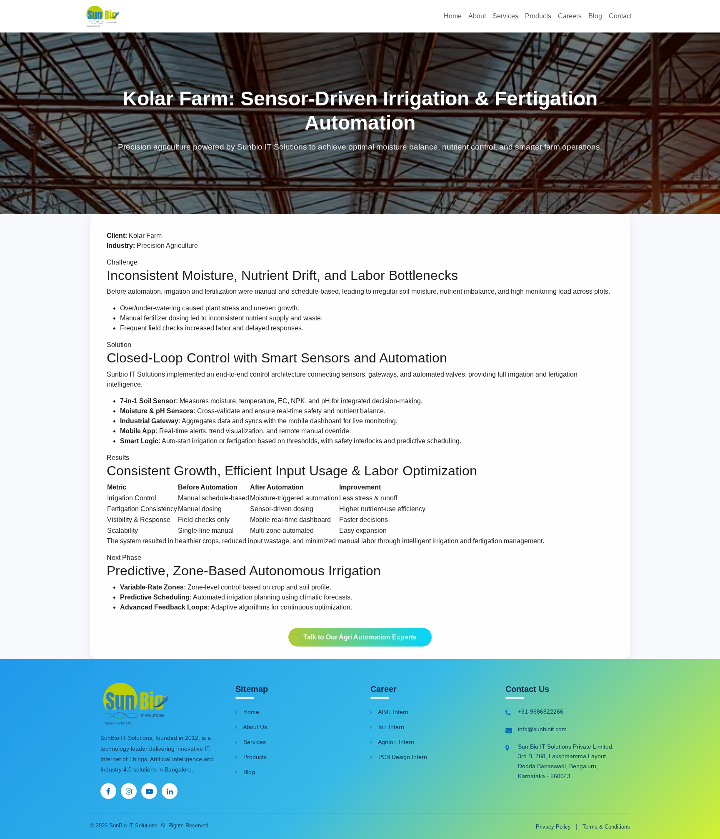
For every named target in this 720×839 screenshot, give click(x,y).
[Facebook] (108, 791)
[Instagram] (129, 791)
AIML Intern (392, 712)
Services (505, 16)
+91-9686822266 (540, 711)
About (477, 16)
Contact (620, 16)
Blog (595, 16)
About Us (254, 727)
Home (453, 16)
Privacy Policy (554, 827)
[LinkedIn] (170, 791)
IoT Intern (390, 727)
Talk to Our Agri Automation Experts (360, 637)
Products (538, 16)
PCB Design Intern (402, 757)
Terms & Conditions (606, 827)
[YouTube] (149, 791)
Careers (570, 16)
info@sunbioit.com (542, 729)
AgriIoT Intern (395, 742)
